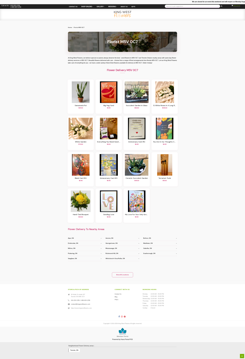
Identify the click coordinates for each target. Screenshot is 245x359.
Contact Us (73, 6)
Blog (116, 297)
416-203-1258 (75, 300)
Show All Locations (122, 275)
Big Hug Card (108, 106)
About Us (124, 6)
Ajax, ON (71, 238)
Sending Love (108, 215)
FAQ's (116, 299)
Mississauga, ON (111, 248)
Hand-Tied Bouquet (81, 215)
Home (70, 27)
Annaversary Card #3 (108, 178)
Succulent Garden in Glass (136, 106)
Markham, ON (148, 243)
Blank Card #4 (81, 178)
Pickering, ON (72, 253)
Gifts (133, 6)
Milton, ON (71, 248)
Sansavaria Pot (81, 106)
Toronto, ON (74, 350)
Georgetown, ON (112, 243)
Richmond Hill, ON (112, 253)
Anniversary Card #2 (136, 142)
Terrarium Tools (164, 178)
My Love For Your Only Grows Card (136, 215)
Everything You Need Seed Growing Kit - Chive (108, 142)
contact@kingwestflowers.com (80, 304)
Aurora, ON (109, 238)
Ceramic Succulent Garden (137, 178)
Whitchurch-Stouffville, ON (115, 258)
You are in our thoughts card (164, 142)
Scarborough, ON (149, 253)
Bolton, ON (147, 238)
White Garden (80, 142)
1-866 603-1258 (85, 300)
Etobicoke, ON (73, 243)
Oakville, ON (147, 248)
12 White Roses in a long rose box (164, 106)
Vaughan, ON (72, 258)
